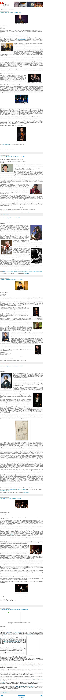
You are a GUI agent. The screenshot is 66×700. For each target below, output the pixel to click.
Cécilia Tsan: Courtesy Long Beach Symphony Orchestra (33, 271)
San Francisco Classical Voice (18, 686)
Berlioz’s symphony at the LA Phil (11, 641)
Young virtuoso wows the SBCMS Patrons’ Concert (12, 156)
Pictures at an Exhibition (6, 144)
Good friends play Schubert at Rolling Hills (10, 218)
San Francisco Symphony (17, 632)
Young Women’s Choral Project (32, 663)
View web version (21, 697)
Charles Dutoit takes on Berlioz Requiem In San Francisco (14, 609)
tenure (12, 534)
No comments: (7, 153)
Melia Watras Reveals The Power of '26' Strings (11, 279)
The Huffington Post (30, 686)
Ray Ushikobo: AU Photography (8, 210)
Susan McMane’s (24, 663)
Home (21, 695)
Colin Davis (12, 639)
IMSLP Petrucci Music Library (5, 490)
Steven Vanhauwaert (20, 271)
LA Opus (24, 686)
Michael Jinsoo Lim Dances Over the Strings (10, 12)
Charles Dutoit (8, 635)
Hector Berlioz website (22, 489)
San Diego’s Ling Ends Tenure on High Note (10, 498)
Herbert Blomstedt (30, 634)
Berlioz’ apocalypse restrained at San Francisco (11, 366)
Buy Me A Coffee (26, 273)
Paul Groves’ (4, 682)
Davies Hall (5, 634)
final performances (7, 596)
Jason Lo (15, 210)
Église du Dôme (19, 646)
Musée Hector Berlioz (12, 489)
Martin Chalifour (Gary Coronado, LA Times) (10, 271)
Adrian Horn (7, 656)
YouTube (4, 266)
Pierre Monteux (9, 632)
